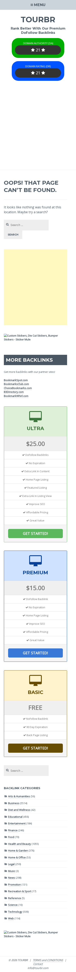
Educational (15, 817)
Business (13, 803)
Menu (39, 5)
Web (11, 918)
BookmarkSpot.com (16, 380)
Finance (13, 830)
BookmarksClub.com (16, 384)
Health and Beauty (19, 844)
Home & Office (17, 857)
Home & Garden (18, 850)
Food (11, 837)
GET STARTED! (35, 533)
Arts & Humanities (19, 796)
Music (11, 871)
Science (13, 905)
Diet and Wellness (19, 810)
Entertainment (17, 823)
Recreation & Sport (19, 891)
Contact (38, 964)
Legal (11, 864)
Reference (14, 898)
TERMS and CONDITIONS (48, 960)
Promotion (14, 884)
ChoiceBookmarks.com (18, 388)
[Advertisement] (38, 130)
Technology (15, 911)
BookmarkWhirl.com (16, 396)
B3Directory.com (14, 392)
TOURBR (38, 19)
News (11, 877)
